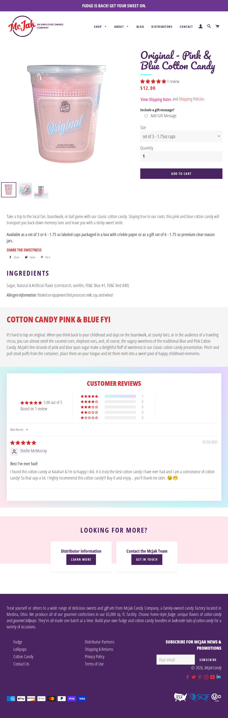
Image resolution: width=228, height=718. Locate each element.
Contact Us (21, 664)
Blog (140, 26)
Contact (186, 26)
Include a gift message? (157, 109)
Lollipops (19, 649)
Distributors (161, 26)
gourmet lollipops (24, 620)
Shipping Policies (191, 99)
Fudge (17, 642)
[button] (153, 81)
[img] (23, 443)
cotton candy (212, 614)
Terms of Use (94, 664)
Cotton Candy (23, 656)
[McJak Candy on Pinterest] (201, 677)
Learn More (81, 559)
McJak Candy (213, 668)
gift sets (109, 608)
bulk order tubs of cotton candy (192, 620)
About (119, 26)
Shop (98, 26)
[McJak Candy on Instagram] (207, 677)
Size (143, 127)
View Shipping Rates (155, 99)
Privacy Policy (94, 656)
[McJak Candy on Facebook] (188, 677)
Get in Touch (147, 559)
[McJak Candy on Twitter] (194, 677)
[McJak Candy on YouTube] (213, 677)
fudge (171, 614)
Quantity (146, 148)
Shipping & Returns (99, 649)
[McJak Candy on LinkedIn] (219, 677)
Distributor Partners (99, 642)
